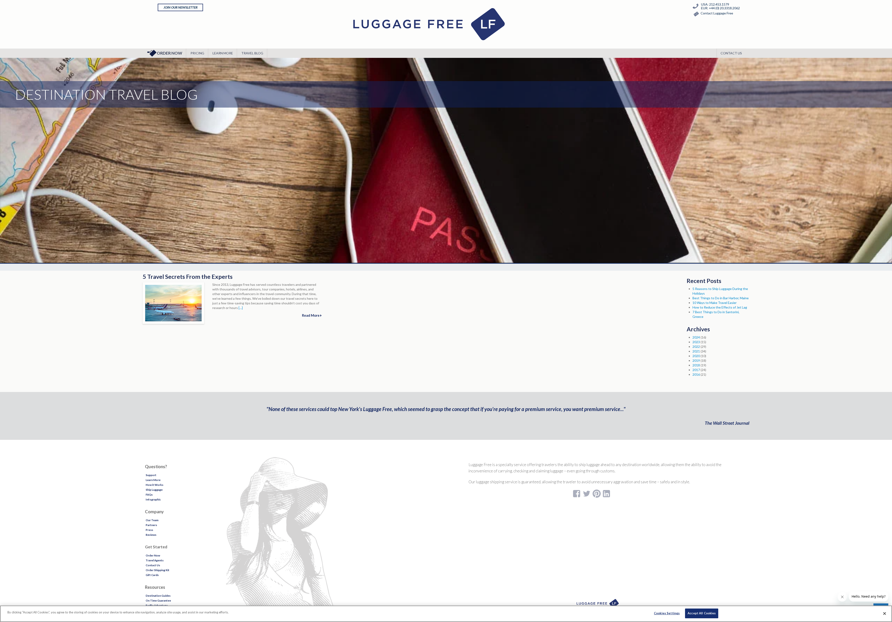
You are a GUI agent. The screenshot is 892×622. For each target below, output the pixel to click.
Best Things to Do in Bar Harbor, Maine (720, 298)
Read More (311, 315)
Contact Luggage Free (717, 13)
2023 (696, 342)
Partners (151, 525)
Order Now (169, 53)
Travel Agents (155, 560)
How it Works (154, 485)
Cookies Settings (667, 613)
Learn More (223, 53)
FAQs (149, 494)
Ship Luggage (154, 489)
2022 (696, 347)
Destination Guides (158, 595)
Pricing (197, 53)
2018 (696, 365)
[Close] (884, 613)
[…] (241, 308)
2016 (696, 374)
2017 (696, 370)
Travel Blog (252, 53)
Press (149, 530)
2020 (696, 356)
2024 (696, 337)
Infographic (153, 499)
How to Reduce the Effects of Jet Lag (719, 307)
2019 (696, 360)
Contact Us (731, 53)
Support (151, 475)
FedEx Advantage (157, 605)
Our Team (152, 520)
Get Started (156, 546)
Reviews (151, 534)
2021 (696, 351)
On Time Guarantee (158, 600)
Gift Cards (152, 575)
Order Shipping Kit (157, 570)
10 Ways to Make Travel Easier (714, 303)
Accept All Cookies (702, 613)
